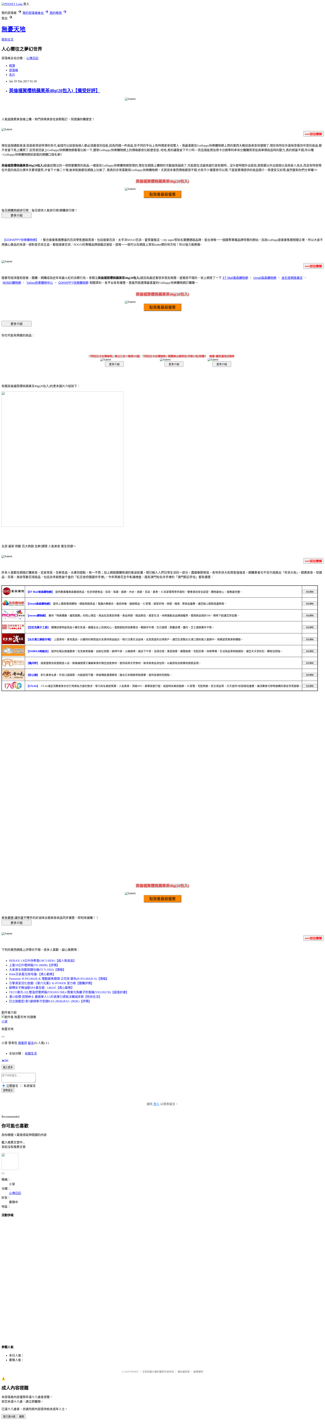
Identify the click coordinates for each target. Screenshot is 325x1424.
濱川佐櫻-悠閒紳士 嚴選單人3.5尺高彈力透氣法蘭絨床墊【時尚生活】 (55, 996)
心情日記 (32, 58)
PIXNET (134, 1371)
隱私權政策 (184, 1371)
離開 (21, 1416)
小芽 (5, 1021)
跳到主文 (8, 39)
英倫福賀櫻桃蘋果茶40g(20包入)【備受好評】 (54, 90)
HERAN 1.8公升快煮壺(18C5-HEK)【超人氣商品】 (42, 960)
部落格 (13, 70)
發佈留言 (8, 1090)
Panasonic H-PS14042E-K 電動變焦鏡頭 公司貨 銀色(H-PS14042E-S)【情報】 (59, 978)
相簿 (12, 65)
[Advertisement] (162, 1277)
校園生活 (31, 1053)
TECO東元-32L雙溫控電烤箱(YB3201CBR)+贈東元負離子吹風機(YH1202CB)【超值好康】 (69, 992)
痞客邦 (22, 1043)
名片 (12, 74)
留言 (31, 1043)
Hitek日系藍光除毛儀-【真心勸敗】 (32, 974)
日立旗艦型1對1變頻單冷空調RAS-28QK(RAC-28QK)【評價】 (50, 1001)
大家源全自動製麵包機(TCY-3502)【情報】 (37, 969)
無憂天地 (14, 29)
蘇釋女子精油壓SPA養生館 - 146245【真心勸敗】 (41, 987)
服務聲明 (198, 1371)
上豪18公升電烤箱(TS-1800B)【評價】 (34, 965)
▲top (5, 1060)
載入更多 (8, 1067)
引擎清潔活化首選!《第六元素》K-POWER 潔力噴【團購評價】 (51, 983)
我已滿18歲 (9, 1416)
